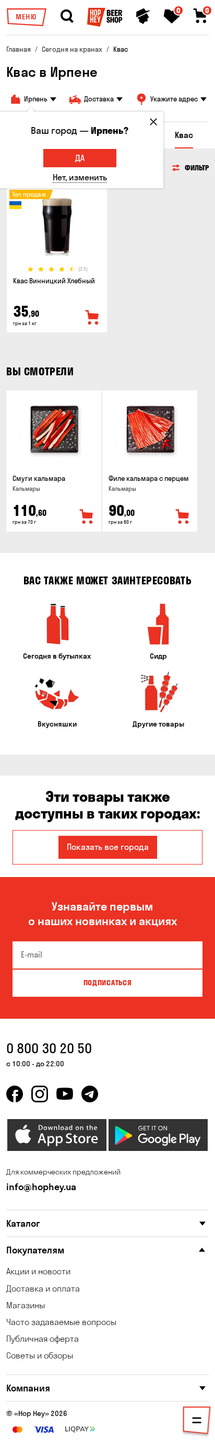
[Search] (66, 16)
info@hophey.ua (41, 1187)
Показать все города (108, 847)
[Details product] (57, 226)
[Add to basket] (86, 517)
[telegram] (89, 1094)
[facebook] (14, 1094)
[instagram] (39, 1094)
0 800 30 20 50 (49, 1048)
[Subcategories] (196, 1422)
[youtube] (64, 1094)
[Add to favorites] (92, 317)
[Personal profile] (143, 16)
